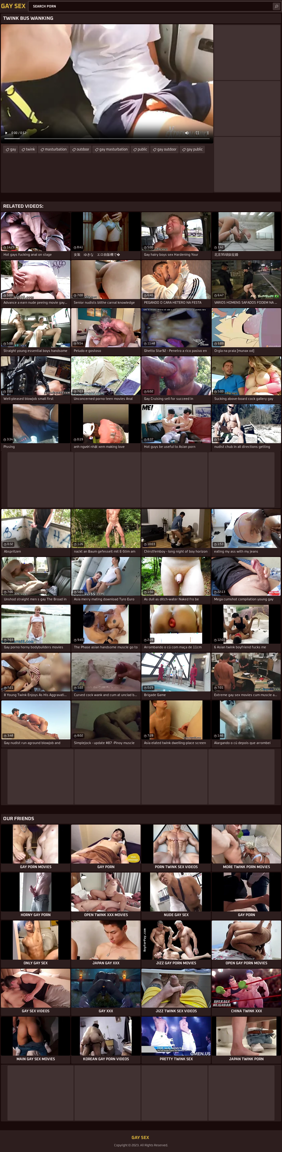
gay (13, 149)
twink (30, 149)
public (142, 149)
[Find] (276, 6)
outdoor (83, 149)
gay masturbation (113, 149)
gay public (195, 149)
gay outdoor (166, 149)
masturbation (56, 149)
